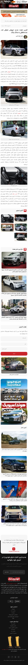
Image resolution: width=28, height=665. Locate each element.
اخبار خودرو (18, 20)
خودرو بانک (24, 20)
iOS (10, 601)
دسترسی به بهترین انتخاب (11, 583)
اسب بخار (15, 194)
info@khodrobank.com (14, 551)
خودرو (19, 113)
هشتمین (6, 649)
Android (17, 601)
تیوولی (9, 72)
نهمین (3, 649)
